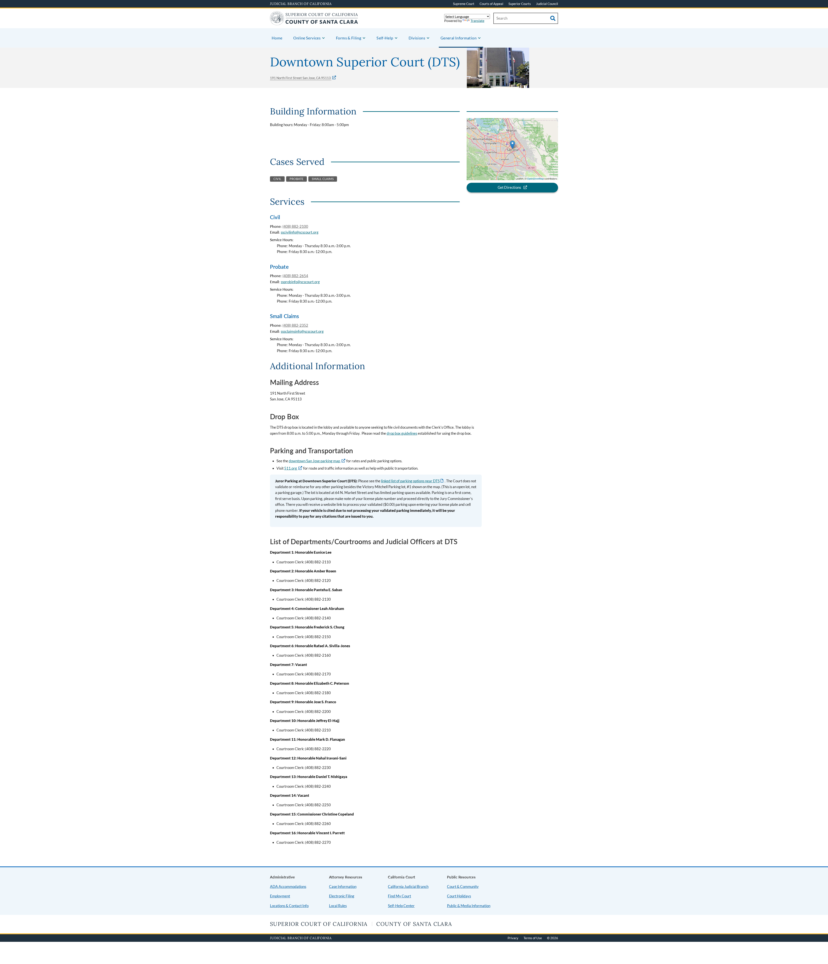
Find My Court (399, 896)
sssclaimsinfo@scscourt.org (302, 331)
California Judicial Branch (408, 886)
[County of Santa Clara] (314, 22)
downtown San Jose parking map (315, 461)
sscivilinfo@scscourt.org (299, 232)
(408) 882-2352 (295, 325)
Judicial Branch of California (301, 4)
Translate (477, 21)
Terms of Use (533, 938)
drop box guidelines (402, 433)
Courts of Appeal (491, 4)
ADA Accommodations (288, 886)
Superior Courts (519, 4)
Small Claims (284, 316)
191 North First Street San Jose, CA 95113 (300, 78)
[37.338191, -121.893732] (512, 144)
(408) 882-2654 (295, 275)
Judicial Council (547, 4)
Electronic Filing (341, 896)
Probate (279, 267)
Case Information (342, 886)
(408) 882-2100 (295, 226)
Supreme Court (463, 4)
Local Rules (338, 905)
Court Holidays (459, 896)
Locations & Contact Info (289, 905)
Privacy (513, 938)
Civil (275, 217)
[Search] (553, 18)
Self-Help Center (401, 905)
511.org (291, 468)
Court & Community (463, 886)
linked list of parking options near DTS (412, 481)
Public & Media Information (468, 905)
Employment (280, 896)
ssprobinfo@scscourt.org (300, 282)
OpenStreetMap (535, 178)
